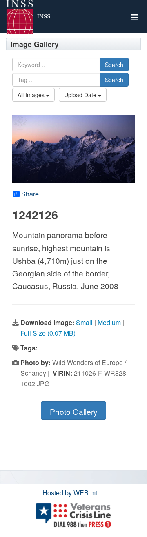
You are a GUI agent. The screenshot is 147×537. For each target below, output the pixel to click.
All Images (32, 95)
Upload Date (81, 95)
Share (30, 194)
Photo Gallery (74, 411)
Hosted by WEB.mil (70, 492)
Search (114, 64)
